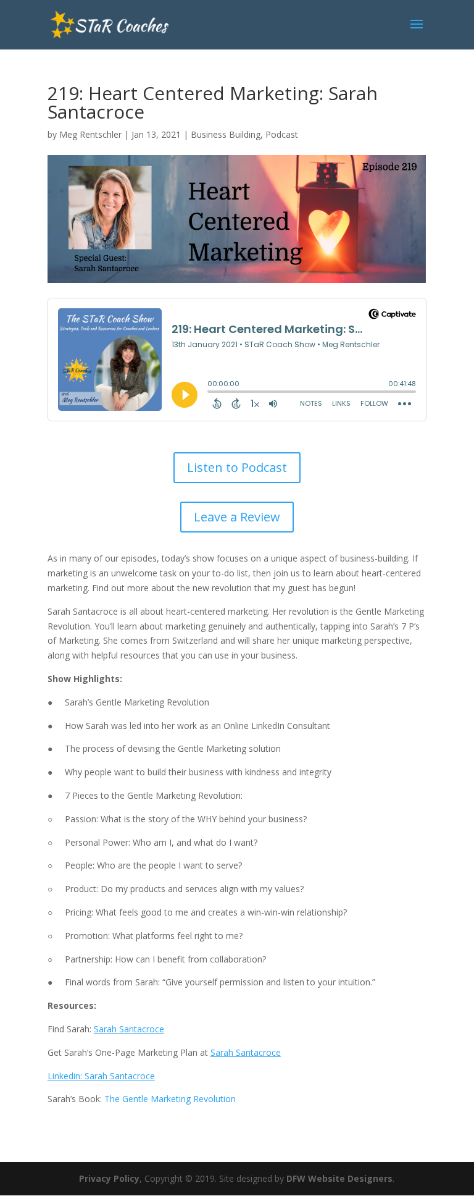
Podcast (281, 134)
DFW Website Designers (339, 1178)
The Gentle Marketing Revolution (170, 1099)
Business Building (225, 134)
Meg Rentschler (90, 134)
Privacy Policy (109, 1178)
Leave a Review (237, 516)
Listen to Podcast (237, 467)
